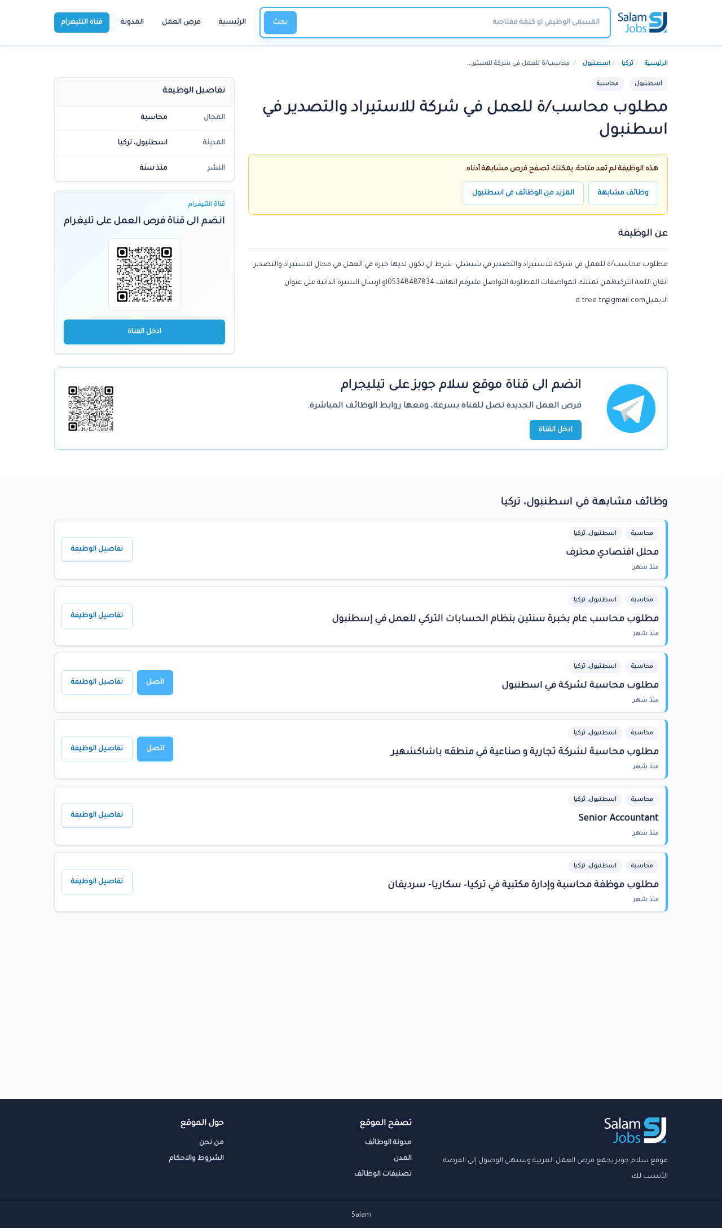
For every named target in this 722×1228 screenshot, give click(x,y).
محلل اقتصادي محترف (612, 553)
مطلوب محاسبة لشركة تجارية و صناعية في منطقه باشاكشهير (525, 752)
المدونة (132, 22)
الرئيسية (232, 22)
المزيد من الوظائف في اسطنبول (523, 193)
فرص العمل (181, 22)
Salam (361, 1216)
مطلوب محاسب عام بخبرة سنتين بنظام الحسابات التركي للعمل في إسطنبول (495, 619)
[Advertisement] (361, 1014)
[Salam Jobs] (643, 22)
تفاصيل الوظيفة (97, 549)
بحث (280, 22)
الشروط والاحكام (196, 1159)
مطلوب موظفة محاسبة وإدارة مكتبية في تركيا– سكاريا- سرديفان (523, 885)
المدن (403, 1159)
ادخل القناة (144, 332)
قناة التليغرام (82, 22)
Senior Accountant (619, 819)
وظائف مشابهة (623, 193)
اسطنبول (596, 63)
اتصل (155, 682)
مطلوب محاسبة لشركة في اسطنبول (580, 686)
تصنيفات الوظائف (383, 1174)
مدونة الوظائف (388, 1143)
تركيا (627, 63)
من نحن (211, 1143)
